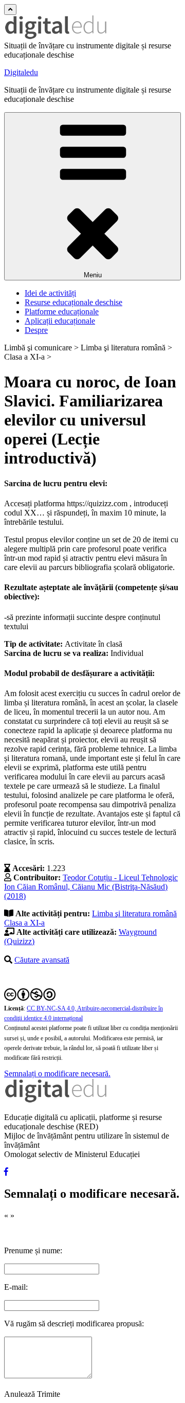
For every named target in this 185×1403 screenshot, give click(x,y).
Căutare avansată (41, 959)
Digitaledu (21, 72)
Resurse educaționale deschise (73, 302)
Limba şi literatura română (134, 913)
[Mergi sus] (10, 9)
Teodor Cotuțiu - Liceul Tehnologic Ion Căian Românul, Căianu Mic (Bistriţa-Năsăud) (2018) (91, 886)
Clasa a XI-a (24, 922)
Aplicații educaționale (60, 320)
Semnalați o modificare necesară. (57, 1073)
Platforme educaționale (62, 311)
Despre (36, 330)
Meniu (93, 275)
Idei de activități (50, 293)
